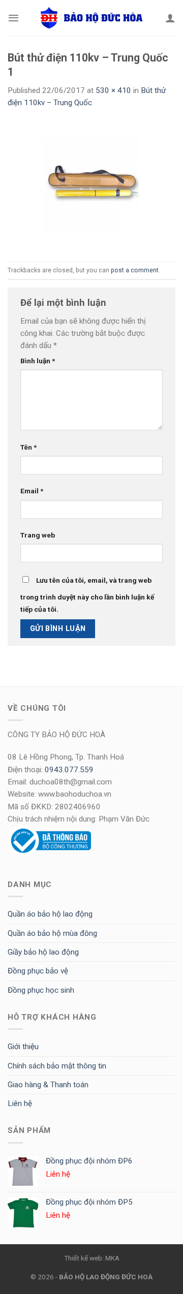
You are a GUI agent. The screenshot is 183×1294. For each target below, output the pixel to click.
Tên (28, 447)
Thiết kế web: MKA (91, 1258)
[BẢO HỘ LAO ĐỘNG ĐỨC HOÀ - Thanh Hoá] (91, 17)
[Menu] (13, 18)
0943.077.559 (69, 769)
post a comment (135, 270)
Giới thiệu (23, 1046)
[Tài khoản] (170, 18)
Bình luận (37, 361)
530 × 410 (113, 90)
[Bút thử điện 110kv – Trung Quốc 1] (91, 185)
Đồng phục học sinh (41, 990)
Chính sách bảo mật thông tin (57, 1065)
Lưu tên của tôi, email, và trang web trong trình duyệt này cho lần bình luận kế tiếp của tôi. (87, 594)
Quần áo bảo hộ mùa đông (52, 933)
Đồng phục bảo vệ (38, 970)
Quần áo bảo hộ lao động (50, 914)
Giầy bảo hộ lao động (43, 952)
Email (31, 491)
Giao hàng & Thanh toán (48, 1084)
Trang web (37, 535)
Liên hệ (20, 1103)
